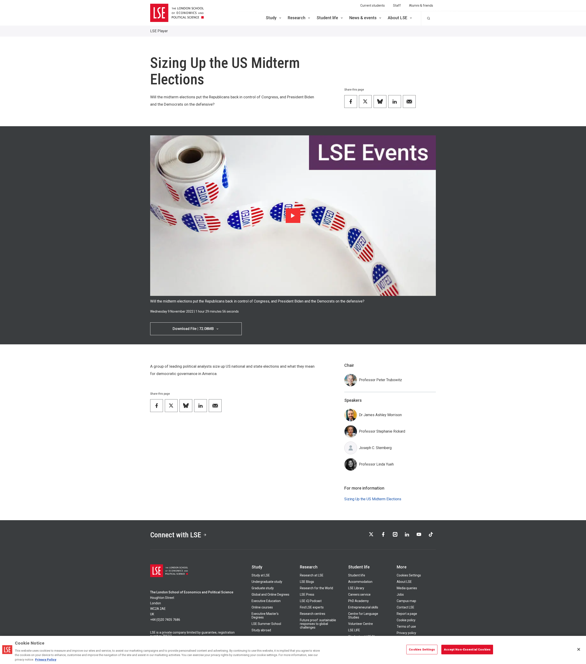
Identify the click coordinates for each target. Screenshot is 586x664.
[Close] (579, 649)
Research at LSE (311, 575)
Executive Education (266, 601)
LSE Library (356, 588)
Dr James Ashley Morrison (380, 415)
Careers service (359, 594)
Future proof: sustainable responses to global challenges (318, 623)
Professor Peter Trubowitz (380, 380)
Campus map (406, 601)
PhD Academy (358, 601)
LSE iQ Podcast (311, 601)
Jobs (400, 594)
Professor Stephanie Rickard (382, 431)
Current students (372, 5)
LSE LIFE (354, 630)
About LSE (397, 17)
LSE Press (307, 594)
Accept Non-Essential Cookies (467, 649)
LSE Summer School (266, 624)
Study (271, 17)
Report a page (407, 614)
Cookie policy (406, 620)
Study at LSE (261, 575)
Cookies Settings (409, 575)
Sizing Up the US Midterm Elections (372, 499)
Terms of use (406, 626)
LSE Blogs (307, 582)
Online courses (262, 607)
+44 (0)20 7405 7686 (165, 619)
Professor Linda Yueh (376, 464)
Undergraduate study (267, 582)
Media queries (407, 588)
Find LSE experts (312, 607)
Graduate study (263, 588)
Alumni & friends (421, 5)
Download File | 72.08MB (193, 329)
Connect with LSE (175, 534)
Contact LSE (405, 607)
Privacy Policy (45, 659)
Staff (397, 5)
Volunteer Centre (360, 624)
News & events (363, 17)
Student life (327, 17)
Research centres (312, 614)
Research (296, 17)
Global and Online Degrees (270, 594)
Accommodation (360, 582)
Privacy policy (406, 633)
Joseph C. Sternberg (375, 448)
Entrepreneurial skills (363, 607)
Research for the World (316, 588)
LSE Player (159, 31)
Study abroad (261, 630)
